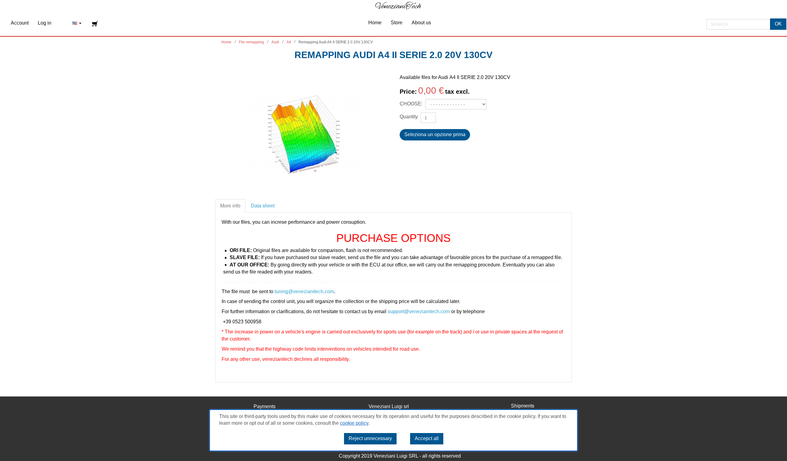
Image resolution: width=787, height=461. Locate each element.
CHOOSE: (412, 103)
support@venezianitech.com (419, 311)
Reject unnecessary (370, 438)
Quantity (409, 116)
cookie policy (354, 423)
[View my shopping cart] (95, 23)
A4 (289, 42)
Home (226, 42)
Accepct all (427, 438)
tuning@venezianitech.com (304, 291)
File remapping (251, 42)
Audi (275, 42)
